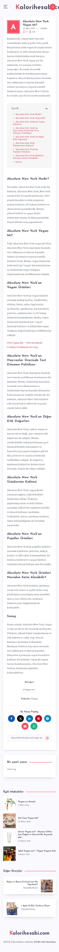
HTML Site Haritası (45, 942)
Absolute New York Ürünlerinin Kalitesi (24, 144)
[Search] (53, 7)
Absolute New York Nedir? (29, 114)
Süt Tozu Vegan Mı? (28, 818)
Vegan (34, 698)
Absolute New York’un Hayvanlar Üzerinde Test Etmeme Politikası (26, 130)
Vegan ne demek (26, 802)
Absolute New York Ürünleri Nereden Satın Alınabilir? (28, 156)
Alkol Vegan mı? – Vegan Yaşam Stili (37, 851)
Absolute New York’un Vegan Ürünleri (29, 123)
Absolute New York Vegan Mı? (30, 118)
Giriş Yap (11, 769)
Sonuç (19, 162)
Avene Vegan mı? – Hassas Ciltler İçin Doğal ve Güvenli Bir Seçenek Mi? (35, 835)
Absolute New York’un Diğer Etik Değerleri (28, 138)
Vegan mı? (30, 690)
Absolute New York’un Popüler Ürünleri (25, 150)
